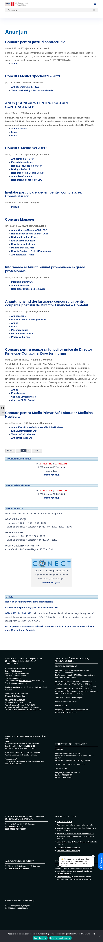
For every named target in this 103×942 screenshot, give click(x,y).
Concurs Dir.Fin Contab (23, 400)
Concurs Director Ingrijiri (23, 397)
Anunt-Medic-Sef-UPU (22, 159)
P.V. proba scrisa (19, 330)
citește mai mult (51, 475)
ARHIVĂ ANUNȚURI (64, 822)
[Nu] (99, 936)
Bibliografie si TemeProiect (24, 237)
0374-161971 (13, 869)
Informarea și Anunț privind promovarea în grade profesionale (45, 269)
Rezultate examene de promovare (28, 289)
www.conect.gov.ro (51, 582)
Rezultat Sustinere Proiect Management (31, 251)
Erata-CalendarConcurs (23, 241)
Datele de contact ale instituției (68, 851)
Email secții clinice (34, 687)
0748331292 (61, 490)
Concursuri (43, 48)
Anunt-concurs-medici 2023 (25, 87)
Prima (10, 450)
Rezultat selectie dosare (23, 244)
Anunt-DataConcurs (21, 176)
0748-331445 (24, 869)
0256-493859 (10, 829)
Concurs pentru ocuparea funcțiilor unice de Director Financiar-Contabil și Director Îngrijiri (48, 351)
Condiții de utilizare (64, 877)
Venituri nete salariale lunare (68, 828)
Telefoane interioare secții (15, 687)
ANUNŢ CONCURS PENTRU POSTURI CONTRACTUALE (36, 105)
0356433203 (46, 490)
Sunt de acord (40, 938)
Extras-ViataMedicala (22, 162)
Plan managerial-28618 (22, 248)
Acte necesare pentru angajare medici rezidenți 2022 (31, 607)
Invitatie (15, 207)
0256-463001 (13, 827)
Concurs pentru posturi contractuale (35, 42)
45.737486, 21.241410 (26, 746)
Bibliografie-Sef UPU (21, 169)
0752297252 (46, 464)
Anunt (14, 323)
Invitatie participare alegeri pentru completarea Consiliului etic (43, 194)
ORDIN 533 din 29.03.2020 (18, 613)
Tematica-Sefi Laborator (23, 434)
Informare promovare (22, 282)
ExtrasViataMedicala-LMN (24, 431)
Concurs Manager (19, 219)
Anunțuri (31, 48)
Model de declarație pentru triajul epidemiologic (29, 602)
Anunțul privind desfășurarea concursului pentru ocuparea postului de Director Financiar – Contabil (46, 303)
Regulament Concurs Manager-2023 (29, 234)
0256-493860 (21, 829)
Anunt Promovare (20, 285)
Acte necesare (62, 825)
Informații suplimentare (60, 938)
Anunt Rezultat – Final (22, 255)
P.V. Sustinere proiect (22, 333)
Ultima (37, 450)
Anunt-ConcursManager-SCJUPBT (29, 230)
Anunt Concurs (19, 128)
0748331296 (61, 464)
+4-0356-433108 (25, 681)
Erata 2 (14, 135)
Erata (14, 132)
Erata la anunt (18, 393)
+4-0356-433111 (24, 673)
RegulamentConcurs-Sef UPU (26, 166)
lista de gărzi (72, 677)
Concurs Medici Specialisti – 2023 (32, 76)
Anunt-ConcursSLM (21, 438)
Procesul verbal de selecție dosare (28, 319)
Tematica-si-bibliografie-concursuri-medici (32, 90)
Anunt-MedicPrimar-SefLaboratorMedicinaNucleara (37, 427)
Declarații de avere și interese (68, 848)
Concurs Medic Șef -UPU (26, 148)
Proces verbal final (20, 337)
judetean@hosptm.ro (19, 683)
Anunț (14, 63)
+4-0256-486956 (15, 678)
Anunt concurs (19, 316)
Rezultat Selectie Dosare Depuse (28, 173)
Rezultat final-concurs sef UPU (26, 180)
